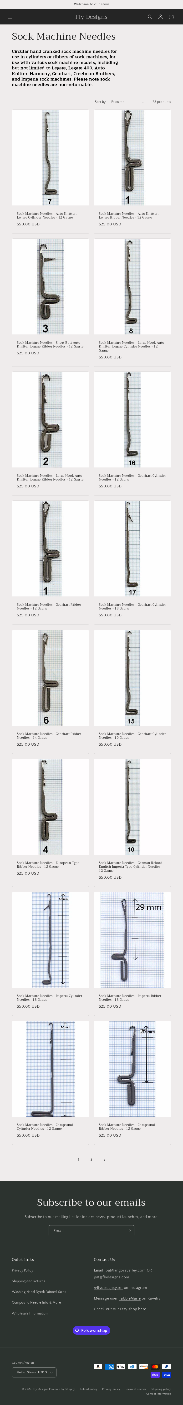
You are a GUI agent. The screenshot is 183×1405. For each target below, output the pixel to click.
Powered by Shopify (62, 1389)
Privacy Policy (22, 1270)
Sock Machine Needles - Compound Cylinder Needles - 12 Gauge (45, 1127)
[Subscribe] (129, 1230)
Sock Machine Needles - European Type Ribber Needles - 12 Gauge (48, 865)
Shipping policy (161, 1389)
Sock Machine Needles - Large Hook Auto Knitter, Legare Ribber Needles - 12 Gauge (50, 478)
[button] (10, 17)
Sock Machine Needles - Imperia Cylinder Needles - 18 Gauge (49, 998)
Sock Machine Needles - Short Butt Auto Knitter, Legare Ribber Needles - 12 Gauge (50, 345)
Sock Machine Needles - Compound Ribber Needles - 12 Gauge (127, 1127)
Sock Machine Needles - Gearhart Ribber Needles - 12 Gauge (49, 607)
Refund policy (88, 1389)
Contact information (158, 1393)
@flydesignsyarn (108, 1288)
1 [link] (78, 1159)
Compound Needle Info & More (36, 1303)
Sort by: (101, 102)
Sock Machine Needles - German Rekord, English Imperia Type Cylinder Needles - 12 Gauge (131, 867)
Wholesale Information (30, 1313)
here (142, 1309)
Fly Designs (40, 1389)
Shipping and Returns (28, 1281)
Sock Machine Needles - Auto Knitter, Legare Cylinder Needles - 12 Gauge (47, 216)
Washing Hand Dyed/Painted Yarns (39, 1292)
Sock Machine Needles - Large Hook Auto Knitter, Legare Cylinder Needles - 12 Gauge (131, 347)
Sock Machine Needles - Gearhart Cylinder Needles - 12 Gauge (132, 478)
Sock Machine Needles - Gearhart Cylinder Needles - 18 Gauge (132, 607)
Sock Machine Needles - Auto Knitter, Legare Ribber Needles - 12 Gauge (129, 216)
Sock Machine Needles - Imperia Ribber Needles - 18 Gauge (130, 998)
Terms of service (136, 1389)
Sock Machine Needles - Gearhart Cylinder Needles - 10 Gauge (132, 736)
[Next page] (104, 1160)
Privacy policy (111, 1389)
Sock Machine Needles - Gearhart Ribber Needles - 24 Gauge (49, 736)
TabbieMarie (130, 1298)
